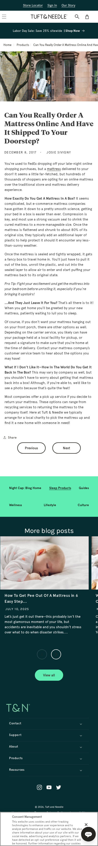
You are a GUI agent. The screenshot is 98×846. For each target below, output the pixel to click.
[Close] (86, 825)
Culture (83, 505)
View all (49, 675)
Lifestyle (50, 505)
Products (23, 45)
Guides (84, 488)
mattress (54, 169)
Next (66, 448)
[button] (77, 17)
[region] (49, 829)
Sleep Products (60, 488)
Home (7, 45)
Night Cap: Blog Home (25, 488)
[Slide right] (56, 654)
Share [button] (12, 437)
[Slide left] (42, 654)
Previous (31, 448)
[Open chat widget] (88, 834)
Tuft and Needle (54, 807)
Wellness (15, 505)
